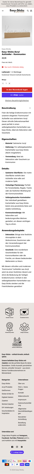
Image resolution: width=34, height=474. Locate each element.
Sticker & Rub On (8, 394)
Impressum (22, 400)
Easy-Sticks (6, 49)
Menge (4, 80)
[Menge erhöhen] (9, 83)
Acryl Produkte (7, 387)
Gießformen (6, 390)
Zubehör (5, 401)
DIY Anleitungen (7, 407)
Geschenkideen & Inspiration (8, 412)
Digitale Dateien (7, 397)
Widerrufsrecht (23, 396)
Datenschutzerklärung (24, 404)
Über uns (21, 383)
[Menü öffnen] (3, 10)
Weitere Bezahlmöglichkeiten (17, 100)
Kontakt (21, 393)
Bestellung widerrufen (22, 424)
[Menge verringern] (3, 83)
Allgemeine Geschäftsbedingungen (25, 411)
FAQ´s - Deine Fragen (23, 388)
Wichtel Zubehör (8, 404)
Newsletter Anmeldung (22, 418)
